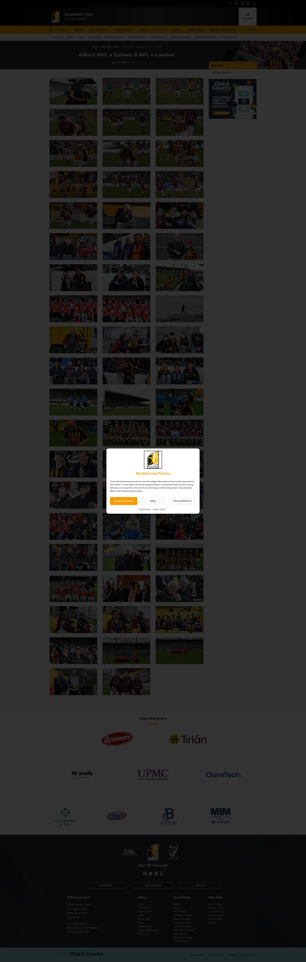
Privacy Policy (159, 509)
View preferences (182, 501)
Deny (153, 501)
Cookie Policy (144, 509)
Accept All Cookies (124, 501)
